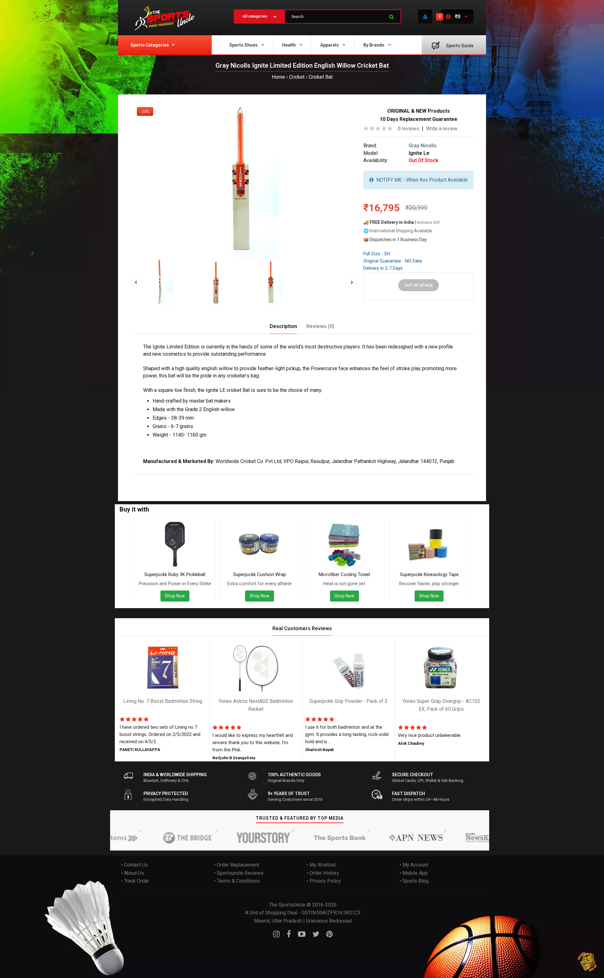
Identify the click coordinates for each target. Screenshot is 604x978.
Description (283, 326)
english (230, 478)
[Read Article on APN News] (396, 837)
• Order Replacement (236, 865)
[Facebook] (289, 934)
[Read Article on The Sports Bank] (319, 837)
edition (212, 478)
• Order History (323, 873)
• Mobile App (414, 873)
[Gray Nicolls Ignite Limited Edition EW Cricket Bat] (244, 179)
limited (195, 478)
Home (278, 77)
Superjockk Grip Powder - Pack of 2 (348, 701)
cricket (263, 478)
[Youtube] (301, 934)
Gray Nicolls (423, 146)
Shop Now (175, 595)
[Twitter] (315, 934)
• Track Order (135, 881)
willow (247, 478)
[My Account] (425, 16)
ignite (179, 478)
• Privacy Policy (324, 881)
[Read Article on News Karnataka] (472, 837)
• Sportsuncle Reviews (239, 873)
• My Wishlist (321, 865)
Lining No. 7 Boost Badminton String (162, 701)
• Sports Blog (414, 881)
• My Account (414, 865)
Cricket (297, 77)
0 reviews (408, 129)
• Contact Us (134, 865)
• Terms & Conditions (237, 881)
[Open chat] (587, 961)
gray (149, 478)
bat (276, 478)
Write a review (441, 129)
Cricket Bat (321, 77)
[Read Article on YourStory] (243, 837)
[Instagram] (276, 934)
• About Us (132, 873)
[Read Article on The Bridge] (167, 837)
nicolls (163, 478)
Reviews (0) (320, 326)
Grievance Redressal (329, 921)
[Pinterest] (329, 934)
